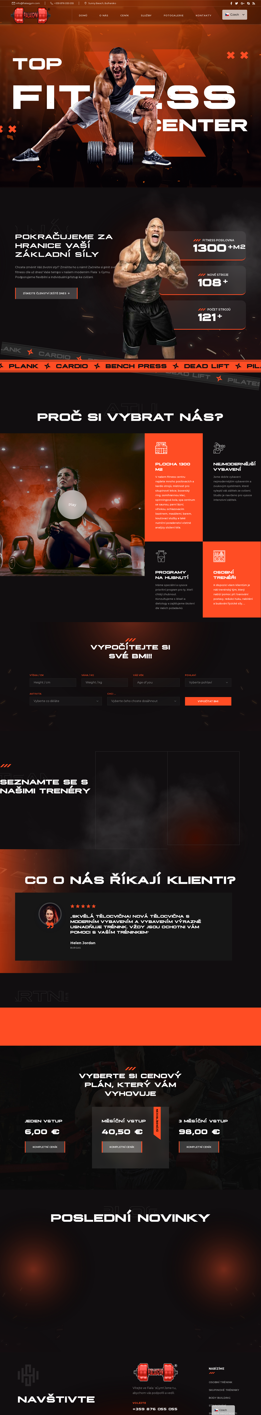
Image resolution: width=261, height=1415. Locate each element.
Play (72, 504)
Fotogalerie (174, 15)
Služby (146, 15)
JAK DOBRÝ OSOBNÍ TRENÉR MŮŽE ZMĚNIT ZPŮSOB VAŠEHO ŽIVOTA (111, 1308)
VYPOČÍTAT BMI (208, 701)
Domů (83, 15)
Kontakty (203, 15)
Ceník (124, 15)
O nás (103, 15)
